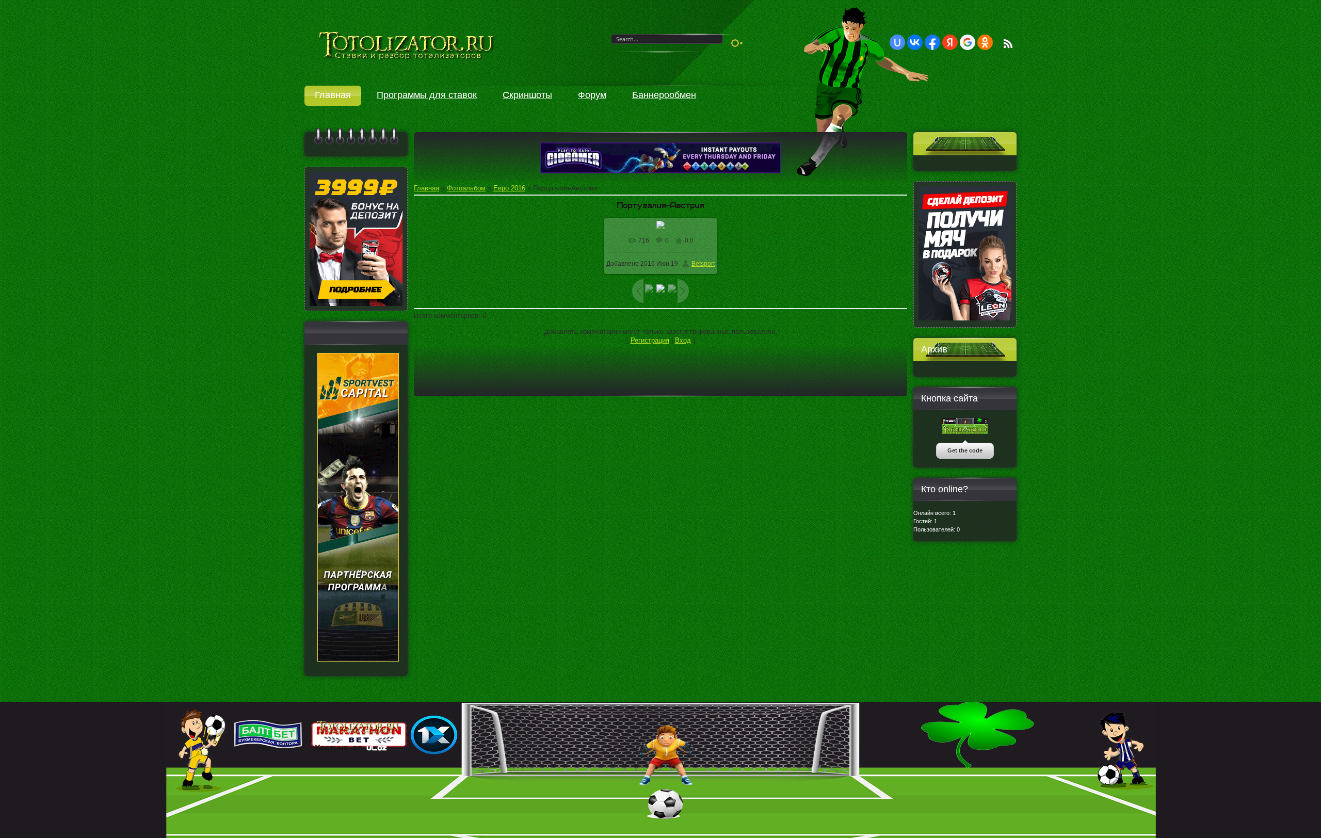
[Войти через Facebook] (932, 42)
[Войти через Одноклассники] (985, 42)
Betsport (703, 263)
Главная (333, 95)
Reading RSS (1008, 43)
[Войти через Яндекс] (950, 42)
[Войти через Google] (967, 42)
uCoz (377, 747)
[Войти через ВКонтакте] (915, 42)
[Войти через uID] (897, 42)
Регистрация (650, 340)
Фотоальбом (466, 188)
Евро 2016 (509, 188)
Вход (683, 340)
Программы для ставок (427, 95)
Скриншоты (527, 95)
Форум (592, 95)
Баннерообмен (664, 95)
